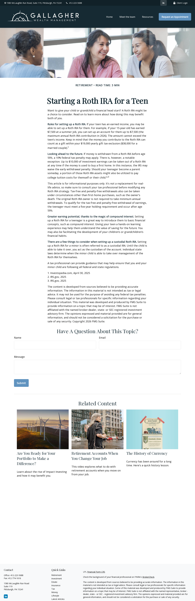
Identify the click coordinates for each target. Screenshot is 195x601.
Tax (53, 588)
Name (17, 337)
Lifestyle (55, 595)
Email (102, 337)
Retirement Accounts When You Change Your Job (95, 456)
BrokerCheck (148, 577)
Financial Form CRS (96, 571)
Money (54, 592)
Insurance (55, 585)
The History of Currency (146, 453)
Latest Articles (58, 599)
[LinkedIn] (163, 3)
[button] (109, 17)
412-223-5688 (75, 3)
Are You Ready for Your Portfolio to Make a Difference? (36, 458)
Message (19, 356)
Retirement (56, 575)
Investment (56, 578)
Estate (54, 582)
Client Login (182, 3)
